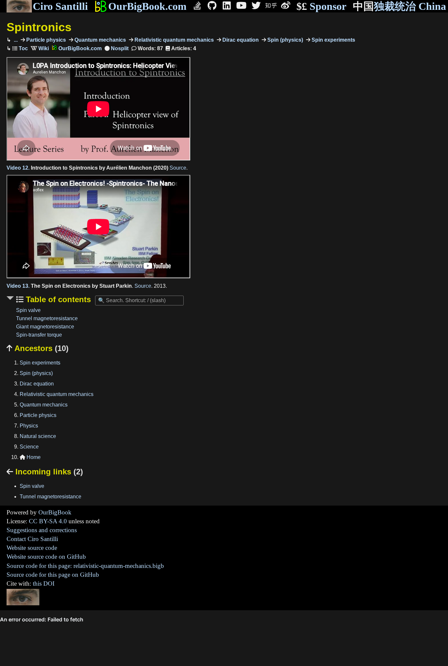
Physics (29, 425)
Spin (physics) (284, 40)
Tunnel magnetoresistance (47, 318)
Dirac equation (240, 40)
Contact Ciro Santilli (32, 538)
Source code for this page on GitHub (53, 574)
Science (29, 446)
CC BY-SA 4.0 (48, 521)
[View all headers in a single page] (117, 48)
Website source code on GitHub (46, 556)
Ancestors (38, 348)
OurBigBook (54, 512)
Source (178, 168)
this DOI (43, 583)
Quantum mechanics (99, 40)
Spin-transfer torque (39, 335)
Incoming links (45, 471)
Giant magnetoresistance (45, 326)
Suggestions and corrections (42, 530)
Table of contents (57, 299)
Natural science (38, 436)
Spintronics (39, 27)
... (15, 40)
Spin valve (28, 310)
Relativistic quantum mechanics (173, 40)
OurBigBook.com (147, 6)
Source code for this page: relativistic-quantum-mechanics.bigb (85, 565)
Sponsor (321, 6)
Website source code (32, 547)
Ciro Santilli (60, 6)
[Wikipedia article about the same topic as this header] (40, 48)
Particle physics (45, 40)
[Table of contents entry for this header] (20, 48)
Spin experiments (332, 40)
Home (30, 457)
